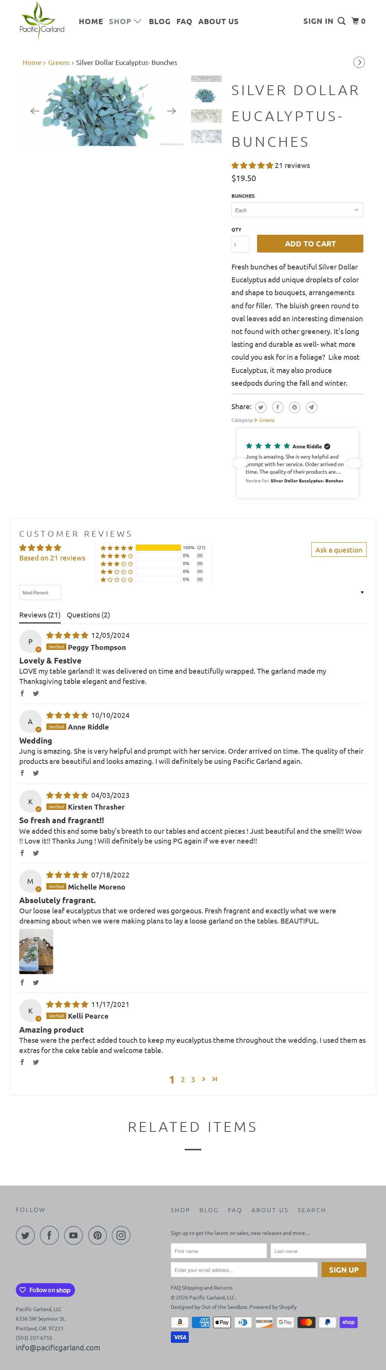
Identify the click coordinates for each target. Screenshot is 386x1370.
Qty (236, 229)
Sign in (318, 21)
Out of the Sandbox (224, 1306)
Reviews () (40, 614)
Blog (160, 21)
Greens (59, 62)
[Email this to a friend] (310, 407)
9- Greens (264, 420)
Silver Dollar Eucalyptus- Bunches (295, 115)
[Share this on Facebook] (276, 407)
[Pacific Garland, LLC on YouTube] (75, 1235)
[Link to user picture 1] (36, 951)
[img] (68, 634)
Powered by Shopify (273, 1306)
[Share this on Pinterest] (293, 407)
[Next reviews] (354, 463)
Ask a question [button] (339, 549)
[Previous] (34, 111)
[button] (253, 164)
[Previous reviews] (240, 463)
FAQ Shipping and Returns (202, 1287)
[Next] (360, 61)
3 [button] (193, 1079)
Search (312, 1209)
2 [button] (183, 1079)
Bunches (243, 195)
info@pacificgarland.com (58, 1347)
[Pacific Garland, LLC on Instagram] (123, 1235)
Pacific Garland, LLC (212, 1297)
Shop (121, 21)
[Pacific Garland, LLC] (42, 21)
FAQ (184, 21)
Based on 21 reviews (52, 557)
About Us (218, 21)
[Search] (342, 21)
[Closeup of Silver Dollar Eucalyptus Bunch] (103, 110)
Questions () (88, 614)
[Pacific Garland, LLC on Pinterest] (99, 1235)
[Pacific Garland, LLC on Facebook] (51, 1235)
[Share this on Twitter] (260, 407)
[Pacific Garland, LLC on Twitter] (27, 1235)
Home (91, 21)
